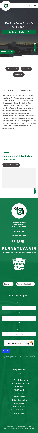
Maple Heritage (19, 403)
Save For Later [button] (8, 51)
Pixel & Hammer (29, 428)
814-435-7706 (19, 232)
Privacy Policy (19, 413)
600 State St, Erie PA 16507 (19, 32)
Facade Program (19, 397)
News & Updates (19, 406)
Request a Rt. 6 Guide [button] (24, 284)
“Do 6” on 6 (19, 393)
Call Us (25, 69)
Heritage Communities (19, 400)
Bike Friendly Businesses (19, 380)
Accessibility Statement (19, 410)
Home (19, 373)
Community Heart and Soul (19, 383)
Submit (5, 351)
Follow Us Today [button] (10, 165)
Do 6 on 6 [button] (7, 284)
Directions (11, 69)
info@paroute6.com (19, 236)
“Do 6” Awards (19, 390)
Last (19, 323)
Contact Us (19, 387)
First (19, 312)
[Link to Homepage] (6, 5)
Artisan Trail (19, 377)
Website (18, 74)
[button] (30, 5)
